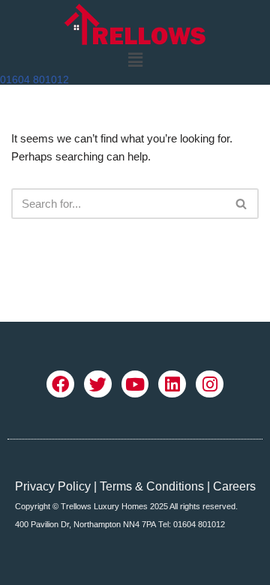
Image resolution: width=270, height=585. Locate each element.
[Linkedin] (172, 384)
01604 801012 (34, 80)
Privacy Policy (53, 486)
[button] (135, 60)
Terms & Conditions (152, 486)
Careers (234, 486)
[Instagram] (210, 384)
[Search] (242, 203)
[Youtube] (135, 384)
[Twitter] (98, 384)
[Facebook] (60, 384)
